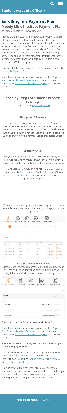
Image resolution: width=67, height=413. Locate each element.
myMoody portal (41, 105)
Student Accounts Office (22, 10)
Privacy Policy (45, 400)
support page (23, 362)
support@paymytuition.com (43, 358)
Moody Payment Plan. (16, 71)
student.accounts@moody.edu (31, 83)
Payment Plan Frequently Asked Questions (32, 79)
